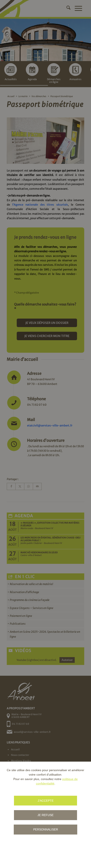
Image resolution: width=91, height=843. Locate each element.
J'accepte (46, 800)
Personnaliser (45, 829)
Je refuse (45, 815)
